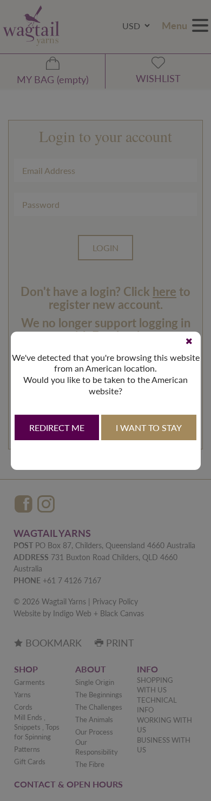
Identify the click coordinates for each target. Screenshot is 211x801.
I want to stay (149, 427)
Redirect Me (56, 427)
